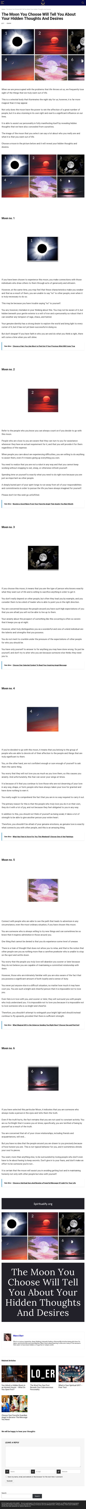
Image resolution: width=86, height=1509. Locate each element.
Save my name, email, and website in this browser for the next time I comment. (35, 1477)
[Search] (82, 3)
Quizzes (9, 23)
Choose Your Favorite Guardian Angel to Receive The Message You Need (14, 1417)
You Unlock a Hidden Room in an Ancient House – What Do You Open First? (13, 1387)
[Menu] (2, 3)
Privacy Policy (60, 1504)
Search (4, 1493)
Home (3, 9)
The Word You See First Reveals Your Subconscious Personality (41, 1387)
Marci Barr (18, 1335)
